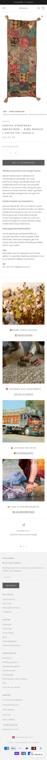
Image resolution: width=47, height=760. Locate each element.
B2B (4, 683)
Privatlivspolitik (9, 670)
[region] (23, 533)
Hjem (5, 111)
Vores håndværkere (11, 645)
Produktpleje (8, 674)
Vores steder (8, 633)
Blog (5, 637)
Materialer (7, 624)
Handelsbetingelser (11, 666)
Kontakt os (7, 658)
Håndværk (7, 628)
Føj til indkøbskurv (23, 163)
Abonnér (11, 585)
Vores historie (9, 599)
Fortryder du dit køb (11, 687)
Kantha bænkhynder (17, 111)
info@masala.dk (10, 724)
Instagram (7, 612)
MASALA (6, 121)
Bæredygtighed (10, 641)
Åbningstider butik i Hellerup (15, 679)
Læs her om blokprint (23, 394)
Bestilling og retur (10, 662)
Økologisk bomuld (11, 607)
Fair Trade (7, 603)
